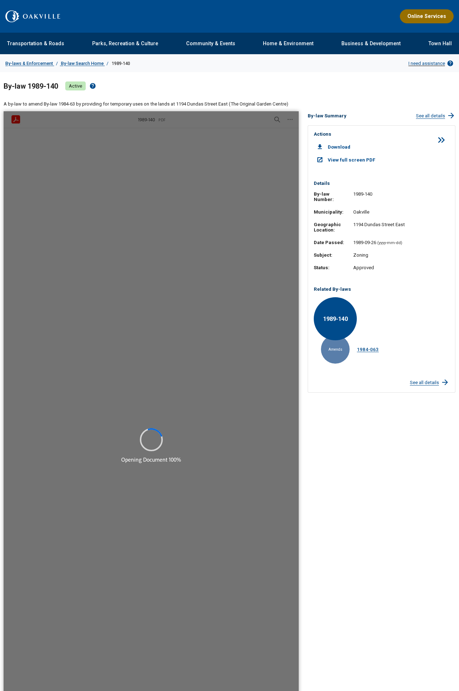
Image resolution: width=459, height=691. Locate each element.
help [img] (92, 86)
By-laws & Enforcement (29, 63)
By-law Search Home (82, 63)
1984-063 (368, 349)
